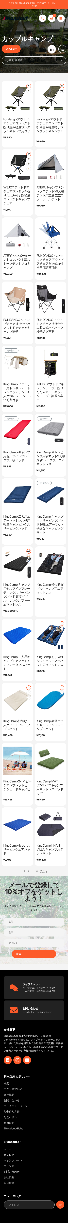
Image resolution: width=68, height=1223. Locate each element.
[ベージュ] (28, 692)
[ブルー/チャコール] (61, 692)
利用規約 (9, 1122)
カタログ (9, 1154)
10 (36, 871)
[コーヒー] (28, 159)
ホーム (8, 1149)
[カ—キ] (28, 168)
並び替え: (9, 60)
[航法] (61, 18)
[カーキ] (28, 556)
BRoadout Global (14, 1128)
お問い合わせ (11, 1100)
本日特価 (9, 1182)
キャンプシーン (13, 1160)
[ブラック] (28, 85)
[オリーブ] (61, 628)
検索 (6, 1083)
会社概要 (9, 1094)
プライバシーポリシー (17, 1106)
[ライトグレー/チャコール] (61, 687)
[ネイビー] (28, 561)
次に (43, 871)
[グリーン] (28, 90)
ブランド (9, 1166)
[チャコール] (61, 623)
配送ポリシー (11, 1117)
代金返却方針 (11, 1111)
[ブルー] (28, 697)
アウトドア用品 (13, 1089)
